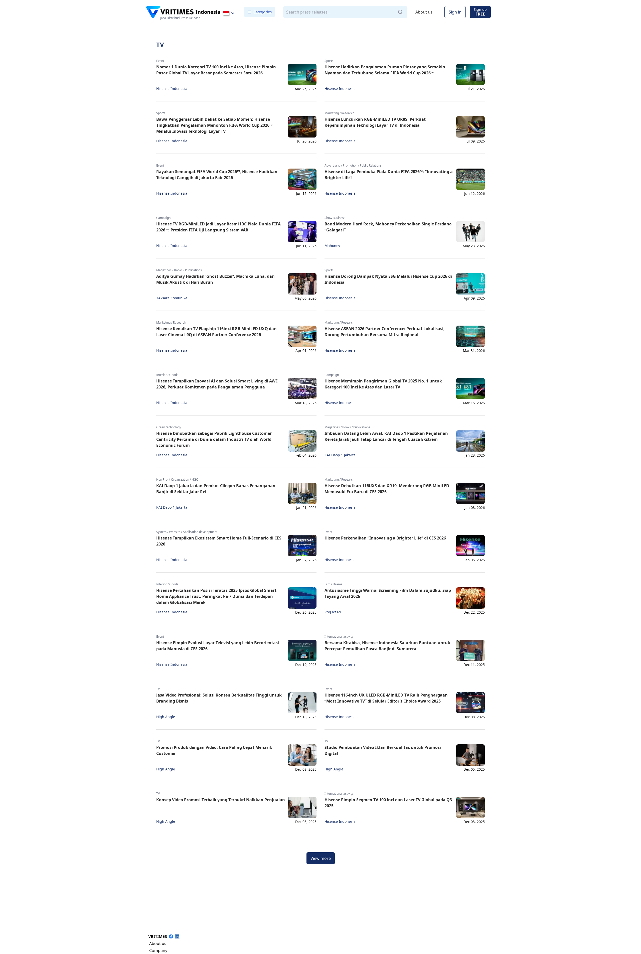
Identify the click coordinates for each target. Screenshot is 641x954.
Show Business (335, 218)
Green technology (168, 427)
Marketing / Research (339, 113)
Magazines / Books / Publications (179, 270)
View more (320, 858)
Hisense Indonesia (171, 88)
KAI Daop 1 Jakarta (340, 455)
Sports (329, 61)
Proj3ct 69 (333, 612)
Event (160, 61)
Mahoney (332, 245)
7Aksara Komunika (171, 298)
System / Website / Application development (186, 532)
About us (423, 12)
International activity (339, 637)
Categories (262, 11)
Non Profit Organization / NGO (177, 480)
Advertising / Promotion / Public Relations (353, 166)
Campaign (163, 218)
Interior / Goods (167, 375)
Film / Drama (334, 584)
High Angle (165, 717)
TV (158, 689)
